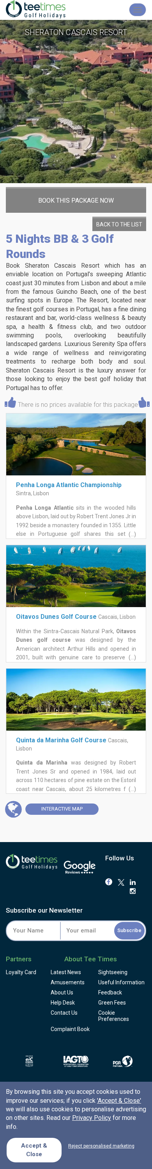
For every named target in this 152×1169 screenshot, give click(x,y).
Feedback (110, 992)
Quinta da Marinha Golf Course (61, 740)
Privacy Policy (91, 1117)
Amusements (68, 982)
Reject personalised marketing (101, 1146)
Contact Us (64, 1013)
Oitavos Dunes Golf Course (56, 616)
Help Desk (63, 1002)
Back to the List (119, 224)
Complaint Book (70, 1029)
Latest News (66, 972)
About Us (62, 992)
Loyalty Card (21, 972)
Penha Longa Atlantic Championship (69, 485)
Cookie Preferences (113, 1016)
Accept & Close (34, 1149)
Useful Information (121, 982)
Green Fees (112, 1002)
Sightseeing (112, 972)
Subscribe (129, 930)
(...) (131, 534)
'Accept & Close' (119, 1100)
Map (62, 809)
